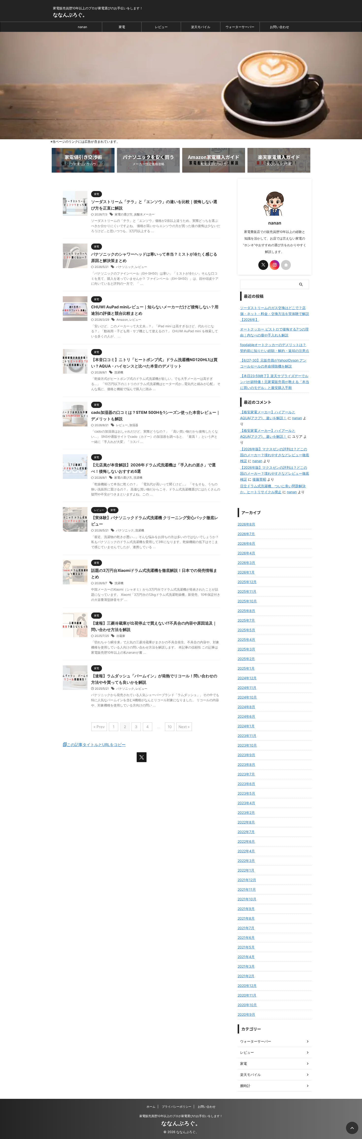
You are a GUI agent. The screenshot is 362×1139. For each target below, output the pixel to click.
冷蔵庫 (120, 636)
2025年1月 (246, 668)
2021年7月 (246, 928)
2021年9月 (246, 909)
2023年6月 (246, 784)
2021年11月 (247, 889)
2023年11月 (247, 736)
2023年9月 (246, 755)
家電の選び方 (123, 214)
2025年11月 (247, 591)
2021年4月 (246, 957)
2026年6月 (246, 543)
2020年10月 (247, 1005)
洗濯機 (118, 372)
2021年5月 (246, 947)
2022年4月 (246, 851)
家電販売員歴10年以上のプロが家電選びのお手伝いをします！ (181, 1116)
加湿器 (133, 425)
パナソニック (125, 267)
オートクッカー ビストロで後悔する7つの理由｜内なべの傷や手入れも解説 (274, 332)
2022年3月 (246, 861)
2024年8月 (246, 707)
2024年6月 (246, 716)
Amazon (122, 319)
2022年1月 (246, 870)
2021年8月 (246, 918)
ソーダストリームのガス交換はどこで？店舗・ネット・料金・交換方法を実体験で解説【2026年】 (274, 314)
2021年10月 (247, 899)
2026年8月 (246, 524)
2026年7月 (246, 534)
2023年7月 (246, 774)
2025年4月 (246, 639)
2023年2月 (246, 812)
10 (170, 726)
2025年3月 (246, 649)
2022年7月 (246, 832)
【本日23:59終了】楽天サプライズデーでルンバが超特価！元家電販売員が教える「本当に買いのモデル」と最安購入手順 (274, 382)
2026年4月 (246, 553)
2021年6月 (246, 937)
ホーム (151, 1106)
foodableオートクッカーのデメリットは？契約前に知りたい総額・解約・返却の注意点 (274, 348)
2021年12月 (247, 880)
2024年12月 (247, 678)
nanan (82, 27)
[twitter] (142, 757)
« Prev (99, 726)
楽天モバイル (200, 27)
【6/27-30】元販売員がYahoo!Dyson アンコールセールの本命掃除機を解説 (273, 363)
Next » (184, 726)
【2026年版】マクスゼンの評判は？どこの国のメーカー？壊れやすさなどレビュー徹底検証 (274, 455)
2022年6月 (246, 841)
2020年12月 (247, 985)
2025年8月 (246, 611)
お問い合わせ (279, 27)
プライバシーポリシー (176, 1106)
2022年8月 (246, 822)
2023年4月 (246, 803)
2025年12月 (247, 582)
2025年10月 (247, 601)
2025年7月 (246, 620)
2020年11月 (247, 995)
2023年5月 (246, 793)
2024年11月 (247, 687)
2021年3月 (246, 966)
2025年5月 (246, 630)
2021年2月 (246, 976)
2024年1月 (246, 726)
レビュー (161, 27)
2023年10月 (247, 745)
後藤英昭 (259, 479)
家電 (122, 27)
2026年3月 (246, 563)
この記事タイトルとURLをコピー (96, 744)
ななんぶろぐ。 (70, 15)
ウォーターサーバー (240, 27)
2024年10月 (247, 697)
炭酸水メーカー (144, 214)
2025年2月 (246, 659)
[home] (286, 265)
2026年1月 (246, 572)
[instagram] (275, 265)
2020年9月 (246, 1014)
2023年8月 (246, 764)
